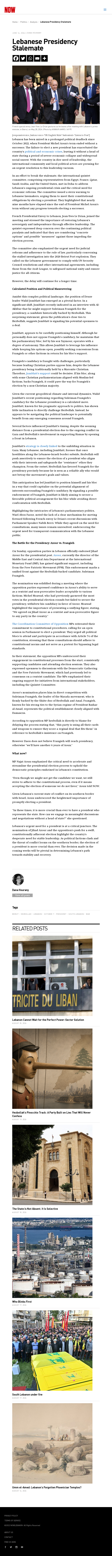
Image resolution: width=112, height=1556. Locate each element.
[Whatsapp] (30, 58)
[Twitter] (23, 58)
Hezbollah (26, 914)
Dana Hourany (34, 33)
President (61, 914)
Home (15, 22)
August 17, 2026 (19, 1305)
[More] (44, 58)
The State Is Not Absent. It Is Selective (35, 1208)
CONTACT (8, 1537)
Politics (23, 22)
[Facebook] (16, 58)
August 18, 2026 (19, 1212)
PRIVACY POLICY (11, 1516)
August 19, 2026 (19, 1119)
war (88, 914)
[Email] (37, 58)
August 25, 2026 (19, 1023)
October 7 (49, 914)
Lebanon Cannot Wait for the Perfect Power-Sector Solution (48, 1019)
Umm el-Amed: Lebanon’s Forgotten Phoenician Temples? (46, 1487)
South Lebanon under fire (27, 1394)
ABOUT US (8, 1532)
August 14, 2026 (19, 1491)
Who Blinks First (22, 1301)
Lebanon (38, 914)
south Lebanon (76, 914)
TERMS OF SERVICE (12, 1520)
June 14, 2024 (18, 33)
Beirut (15, 914)
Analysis (33, 22)
